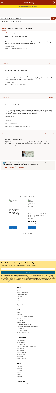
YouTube (19, 376)
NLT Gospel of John (14, 209)
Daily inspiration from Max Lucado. (27, 6)
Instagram (20, 368)
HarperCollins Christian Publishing (26, 346)
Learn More (21, 167)
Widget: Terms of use (23, 333)
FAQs (18, 312)
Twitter (19, 374)
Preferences (20, 386)
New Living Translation (11, 139)
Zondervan (20, 356)
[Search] (53, 18)
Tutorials (19, 314)
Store (18, 299)
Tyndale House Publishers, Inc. (32, 143)
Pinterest (19, 370)
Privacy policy (21, 322)
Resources (10, 28)
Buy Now (13, 228)
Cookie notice (21, 328)
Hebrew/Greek (19, 28)
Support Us (20, 305)
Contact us (20, 320)
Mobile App (20, 297)
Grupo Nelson (21, 348)
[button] (54, 2)
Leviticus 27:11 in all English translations (16, 48)
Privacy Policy (41, 279)
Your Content (28, 28)
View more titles (28, 234)
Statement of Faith (22, 294)
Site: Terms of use (22, 330)
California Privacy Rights (24, 324)
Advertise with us (22, 318)
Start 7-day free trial (9, 167)
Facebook (19, 366)
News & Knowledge (22, 292)
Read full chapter (9, 46)
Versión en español (22, 384)
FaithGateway (21, 340)
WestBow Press (21, 354)
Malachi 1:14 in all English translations (15, 84)
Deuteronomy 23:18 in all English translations (17, 126)
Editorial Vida (20, 350)
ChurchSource (21, 344)
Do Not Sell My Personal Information (27, 326)
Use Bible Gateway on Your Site (25, 316)
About (18, 290)
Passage (4, 28)
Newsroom (20, 303)
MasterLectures (21, 358)
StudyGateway (21, 342)
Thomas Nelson (21, 352)
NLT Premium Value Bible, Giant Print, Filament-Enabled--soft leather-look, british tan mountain (37, 216)
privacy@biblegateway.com (7, 281)
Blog (18, 301)
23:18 (7, 123)
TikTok (19, 372)
